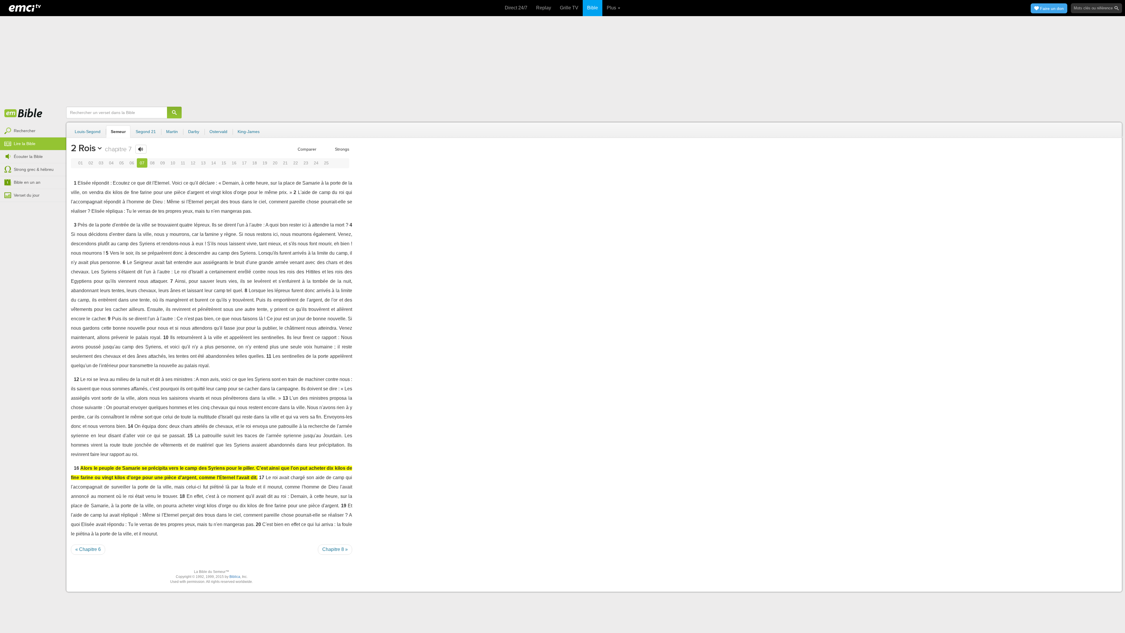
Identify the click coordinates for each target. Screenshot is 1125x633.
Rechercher (24, 130)
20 (275, 163)
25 (326, 163)
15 (223, 163)
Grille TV (569, 7)
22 (295, 163)
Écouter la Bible (28, 156)
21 (285, 163)
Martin (172, 131)
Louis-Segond (87, 131)
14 (213, 163)
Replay (543, 7)
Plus (612, 7)
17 (244, 163)
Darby (193, 131)
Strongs (341, 149)
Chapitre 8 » (335, 549)
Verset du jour (27, 195)
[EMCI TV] (25, 7)
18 (254, 163)
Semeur (118, 131)
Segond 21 (146, 131)
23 (306, 163)
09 (162, 163)
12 (193, 163)
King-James (249, 131)
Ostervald (218, 131)
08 (152, 163)
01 (80, 163)
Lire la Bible (24, 143)
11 (183, 163)
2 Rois (83, 148)
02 (90, 163)
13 (203, 163)
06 (131, 163)
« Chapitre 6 (88, 549)
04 (111, 163)
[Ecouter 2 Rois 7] (140, 149)
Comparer (306, 149)
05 (121, 163)
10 (173, 163)
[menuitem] (33, 131)
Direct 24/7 (516, 7)
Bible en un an (27, 182)
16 (234, 163)
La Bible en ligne (23, 113)
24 (316, 163)
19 (264, 163)
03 (101, 163)
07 (142, 163)
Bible (592, 7)
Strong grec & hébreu (34, 169)
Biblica (234, 577)
